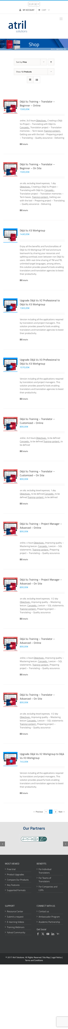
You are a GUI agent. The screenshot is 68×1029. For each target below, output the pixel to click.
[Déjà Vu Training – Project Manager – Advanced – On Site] (10, 585)
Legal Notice (56, 957)
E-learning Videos (15, 922)
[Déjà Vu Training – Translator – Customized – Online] (10, 424)
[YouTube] (48, 934)
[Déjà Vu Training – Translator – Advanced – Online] (10, 644)
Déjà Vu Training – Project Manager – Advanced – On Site (41, 581)
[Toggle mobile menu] (61, 19)
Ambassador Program (49, 916)
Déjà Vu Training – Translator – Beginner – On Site (37, 166)
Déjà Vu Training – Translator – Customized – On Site (37, 473)
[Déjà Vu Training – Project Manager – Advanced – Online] (10, 529)
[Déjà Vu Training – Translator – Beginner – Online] (10, 107)
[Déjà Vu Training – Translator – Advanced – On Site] (10, 700)
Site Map (46, 957)
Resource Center (15, 911)
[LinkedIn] (52, 934)
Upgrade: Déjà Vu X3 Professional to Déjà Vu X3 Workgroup (40, 362)
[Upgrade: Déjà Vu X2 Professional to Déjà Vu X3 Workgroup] (10, 305)
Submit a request (15, 916)
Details (25, 144)
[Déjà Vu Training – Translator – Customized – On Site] (10, 476)
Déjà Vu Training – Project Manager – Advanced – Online (41, 526)
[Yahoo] (57, 934)
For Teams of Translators (45, 879)
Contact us (44, 911)
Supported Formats (16, 890)
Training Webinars (15, 927)
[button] (2, 843)
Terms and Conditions (34, 960)
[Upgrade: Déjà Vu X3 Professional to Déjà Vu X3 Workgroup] (10, 365)
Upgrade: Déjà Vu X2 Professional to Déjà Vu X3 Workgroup (40, 302)
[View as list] (37, 80)
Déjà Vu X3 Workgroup (32, 230)
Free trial (11, 869)
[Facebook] (38, 934)
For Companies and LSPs (48, 888)
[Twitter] (43, 934)
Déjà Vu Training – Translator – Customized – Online (37, 421)
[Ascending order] (51, 62)
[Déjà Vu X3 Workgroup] (10, 235)
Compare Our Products (18, 879)
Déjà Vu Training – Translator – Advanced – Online (37, 641)
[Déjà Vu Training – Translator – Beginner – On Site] (10, 169)
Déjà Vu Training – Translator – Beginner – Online (37, 103)
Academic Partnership (49, 922)
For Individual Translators (45, 870)
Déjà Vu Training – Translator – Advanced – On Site (37, 697)
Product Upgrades (15, 874)
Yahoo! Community (16, 932)
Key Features (13, 885)
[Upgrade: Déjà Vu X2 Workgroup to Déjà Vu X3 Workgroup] (10, 759)
